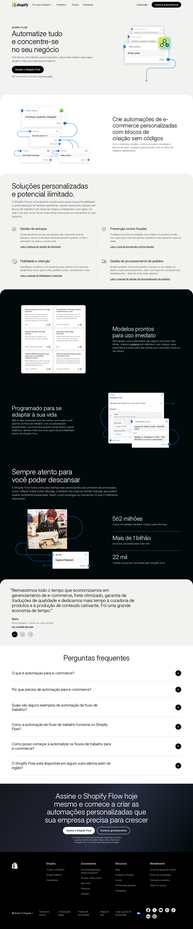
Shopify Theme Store (91, 878)
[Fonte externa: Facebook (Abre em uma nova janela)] (148, 910)
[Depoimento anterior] (15, 634)
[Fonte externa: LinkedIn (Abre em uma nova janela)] (148, 916)
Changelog (120, 890)
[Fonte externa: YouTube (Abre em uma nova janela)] (161, 910)
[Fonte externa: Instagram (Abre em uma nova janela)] (167, 910)
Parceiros (85, 888)
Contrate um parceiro (160, 880)
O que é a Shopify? (55, 869)
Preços (75, 4)
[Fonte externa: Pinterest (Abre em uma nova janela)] (154, 916)
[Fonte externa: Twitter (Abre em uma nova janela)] (154, 910)
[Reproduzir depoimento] (22, 634)
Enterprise (88, 4)
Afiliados (85, 893)
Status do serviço (158, 885)
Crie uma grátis (45, 76)
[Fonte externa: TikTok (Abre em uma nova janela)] (173, 910)
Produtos (61, 4)
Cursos (118, 880)
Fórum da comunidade (160, 875)
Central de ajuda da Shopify (163, 869)
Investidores (52, 880)
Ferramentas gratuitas (125, 885)
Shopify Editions (54, 875)
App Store (86, 883)
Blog (117, 869)
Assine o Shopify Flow (27, 69)
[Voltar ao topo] (15, 865)
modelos (134, 344)
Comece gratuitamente (166, 4)
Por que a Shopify (41, 4)
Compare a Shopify (124, 875)
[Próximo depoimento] (30, 634)
